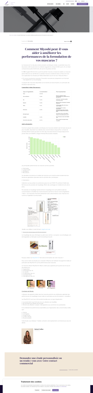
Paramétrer (37, 390)
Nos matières (14, 35)
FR (86, 1)
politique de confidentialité (61, 386)
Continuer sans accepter (46, 390)
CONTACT (83, 1)
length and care (45, 229)
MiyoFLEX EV (36, 257)
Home (10, 35)
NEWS (76, 1)
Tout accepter (55, 390)
